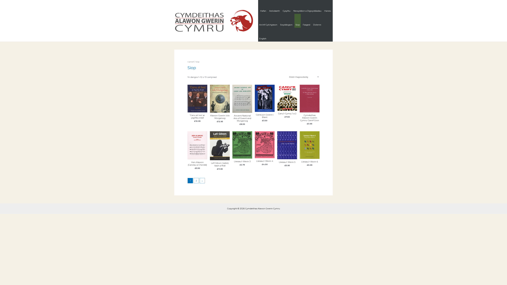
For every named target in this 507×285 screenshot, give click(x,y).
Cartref (190, 62)
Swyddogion (286, 24)
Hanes (327, 11)
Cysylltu (286, 11)
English (262, 38)
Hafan (263, 11)
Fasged (306, 24)
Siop (297, 24)
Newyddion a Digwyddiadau (307, 11)
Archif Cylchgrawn (268, 24)
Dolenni (317, 24)
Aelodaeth (274, 11)
